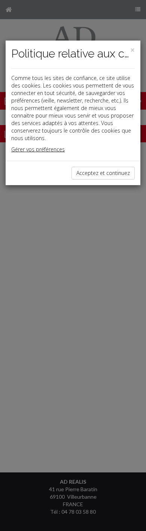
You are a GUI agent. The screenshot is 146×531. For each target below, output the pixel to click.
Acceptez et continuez (103, 172)
